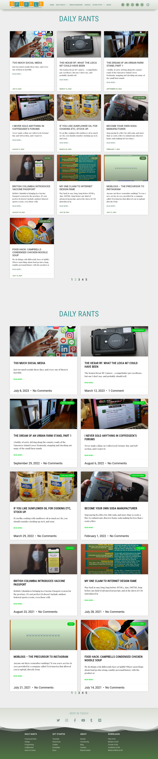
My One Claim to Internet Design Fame (111, 581)
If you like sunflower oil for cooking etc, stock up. (78, 127)
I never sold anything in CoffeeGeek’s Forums (28, 127)
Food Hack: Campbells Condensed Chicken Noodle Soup (30, 252)
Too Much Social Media (27, 62)
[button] (147, 4)
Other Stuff (97, 5)
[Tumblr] (142, 5)
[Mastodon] (127, 5)
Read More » (17, 74)
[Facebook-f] (75, 720)
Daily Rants (60, 5)
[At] (123, 5)
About (108, 5)
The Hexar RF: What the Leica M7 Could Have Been (78, 64)
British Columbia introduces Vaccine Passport (31, 188)
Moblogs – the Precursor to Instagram (41, 656)
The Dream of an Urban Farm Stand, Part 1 (42, 435)
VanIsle (87, 5)
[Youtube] (137, 5)
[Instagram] (132, 5)
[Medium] (99, 720)
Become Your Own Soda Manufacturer (122, 127)
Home (52, 5)
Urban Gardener (76, 5)
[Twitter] (58, 720)
